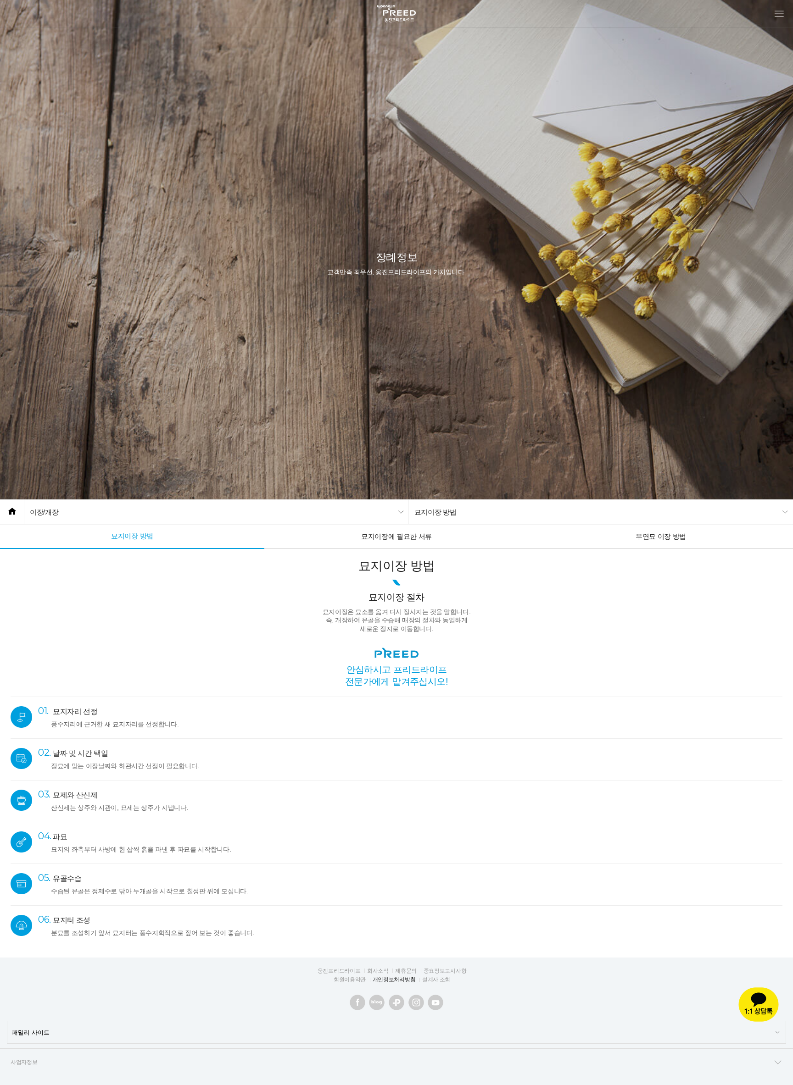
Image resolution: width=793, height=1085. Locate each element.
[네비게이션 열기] (779, 14)
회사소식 (378, 971)
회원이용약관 (350, 979)
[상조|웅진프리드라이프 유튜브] (435, 1002)
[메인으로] (12, 512)
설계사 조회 (436, 979)
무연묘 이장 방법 (661, 536)
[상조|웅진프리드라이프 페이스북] (357, 1002)
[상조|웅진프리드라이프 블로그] (377, 1002)
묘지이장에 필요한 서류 (396, 536)
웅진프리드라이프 (339, 971)
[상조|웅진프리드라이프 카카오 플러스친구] (396, 1002)
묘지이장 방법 (132, 536)
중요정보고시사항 (445, 971)
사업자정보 (24, 1062)
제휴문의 (406, 971)
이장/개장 (44, 512)
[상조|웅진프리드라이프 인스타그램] (416, 1002)
